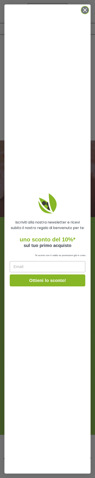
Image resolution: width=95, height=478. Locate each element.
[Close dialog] (85, 10)
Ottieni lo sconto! (47, 280)
